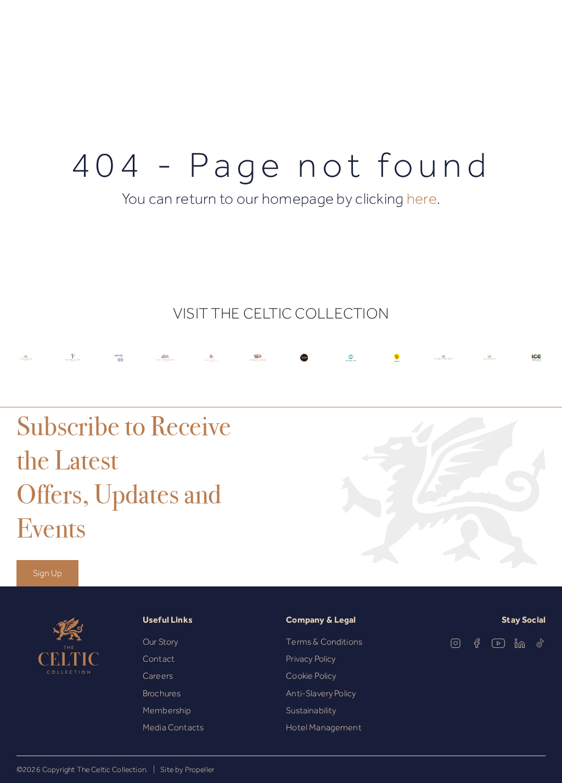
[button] (49, 29)
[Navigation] (23, 29)
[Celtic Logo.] (26, 365)
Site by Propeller (187, 769)
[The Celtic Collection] (281, 28)
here (422, 198)
